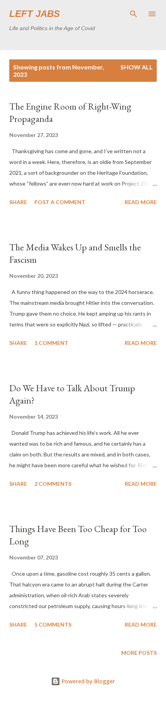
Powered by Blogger (87, 681)
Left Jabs (34, 13)
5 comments (52, 624)
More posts (139, 652)
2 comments (52, 483)
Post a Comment (59, 202)
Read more (141, 202)
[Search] (133, 14)
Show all (136, 67)
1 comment (51, 343)
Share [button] (18, 202)
